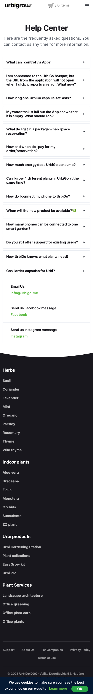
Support (8, 650)
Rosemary (11, 432)
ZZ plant (10, 524)
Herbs (9, 370)
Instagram (19, 336)
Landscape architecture (23, 595)
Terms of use (46, 658)
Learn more (58, 688)
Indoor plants (16, 462)
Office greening (16, 604)
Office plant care (17, 613)
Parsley (9, 424)
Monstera (11, 498)
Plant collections (16, 555)
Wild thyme (12, 450)
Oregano (10, 415)
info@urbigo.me (24, 293)
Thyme (8, 441)
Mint (6, 406)
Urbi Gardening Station (22, 547)
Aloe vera (11, 472)
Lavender (11, 398)
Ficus (7, 490)
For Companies (52, 650)
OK (79, 689)
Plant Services (17, 585)
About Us (28, 650)
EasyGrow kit (14, 564)
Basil (7, 380)
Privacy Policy (80, 650)
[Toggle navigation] (87, 5)
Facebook (19, 314)
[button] (46, 62)
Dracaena (11, 481)
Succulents (12, 516)
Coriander (11, 389)
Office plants (13, 621)
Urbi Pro (9, 573)
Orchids (9, 507)
